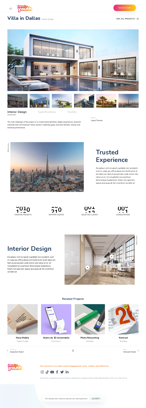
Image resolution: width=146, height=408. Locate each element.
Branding (89, 341)
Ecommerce (56, 341)
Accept (96, 399)
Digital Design (22, 341)
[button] (10, 8)
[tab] (17, 112)
